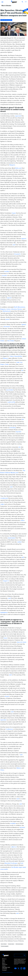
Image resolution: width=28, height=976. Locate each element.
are (19, 447)
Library (4, 966)
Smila (7, 364)
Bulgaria (3, 309)
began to (6, 581)
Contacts (4, 970)
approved (18, 116)
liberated (7, 863)
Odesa (11, 356)
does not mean (21, 642)
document (6, 326)
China (2, 770)
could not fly (11, 402)
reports (9, 298)
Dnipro (2, 364)
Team (3, 960)
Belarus (18, 768)
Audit (3, 961)
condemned (4, 498)
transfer (6, 271)
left (23, 557)
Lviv (21, 362)
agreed (23, 324)
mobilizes (13, 823)
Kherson (5, 358)
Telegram (12, 165)
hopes (14, 213)
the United (10, 341)
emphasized (11, 538)
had (21, 863)
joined (7, 319)
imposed (18, 431)
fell (23, 419)
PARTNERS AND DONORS (6, 968)
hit (22, 370)
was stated (9, 390)
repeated (3, 720)
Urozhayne (14, 863)
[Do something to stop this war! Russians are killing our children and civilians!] (25, 11)
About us (4, 959)
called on (14, 847)
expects (23, 238)
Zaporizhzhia (18, 356)
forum (5, 638)
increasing (12, 427)
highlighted (3, 612)
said (14, 245)
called (2, 504)
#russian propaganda (4, 946)
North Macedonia (19, 307)
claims (22, 520)
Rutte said (18, 168)
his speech (17, 254)
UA (25, 1)
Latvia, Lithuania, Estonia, (14, 309)
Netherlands (6, 311)
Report (3, 963)
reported (22, 827)
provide (4, 275)
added (19, 542)
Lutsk (17, 362)
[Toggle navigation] (2, 1)
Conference (9, 729)
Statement (4, 964)
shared (7, 696)
